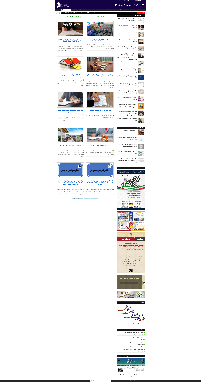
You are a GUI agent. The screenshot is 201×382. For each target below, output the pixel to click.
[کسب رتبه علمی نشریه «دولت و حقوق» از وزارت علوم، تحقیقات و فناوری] (141, 21)
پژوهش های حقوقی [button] (132, 9)
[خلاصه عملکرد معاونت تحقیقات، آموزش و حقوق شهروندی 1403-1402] (131, 221)
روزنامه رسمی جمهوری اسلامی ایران (135, 346)
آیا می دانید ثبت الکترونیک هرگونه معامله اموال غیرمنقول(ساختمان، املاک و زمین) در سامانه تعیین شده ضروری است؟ (127, 92)
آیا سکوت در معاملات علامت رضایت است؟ (100, 146)
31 (85, 198)
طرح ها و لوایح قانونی (106, 9)
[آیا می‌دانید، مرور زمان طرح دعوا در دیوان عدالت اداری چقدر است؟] (141, 42)
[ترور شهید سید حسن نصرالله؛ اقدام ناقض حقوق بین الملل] (141, 121)
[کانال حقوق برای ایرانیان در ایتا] (57, 13)
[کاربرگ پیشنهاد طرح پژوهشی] (131, 282)
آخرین (74, 198)
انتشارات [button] (125, 9)
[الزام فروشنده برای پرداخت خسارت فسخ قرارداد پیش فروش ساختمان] (141, 28)
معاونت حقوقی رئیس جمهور (137, 342)
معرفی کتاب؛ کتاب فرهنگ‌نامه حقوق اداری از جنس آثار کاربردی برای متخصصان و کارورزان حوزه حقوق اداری (127, 70)
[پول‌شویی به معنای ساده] (141, 35)
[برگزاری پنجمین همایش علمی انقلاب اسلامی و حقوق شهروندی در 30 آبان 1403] (131, 190)
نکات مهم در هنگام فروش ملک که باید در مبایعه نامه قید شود (70, 111)
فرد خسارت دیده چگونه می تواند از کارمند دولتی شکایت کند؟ (100, 76)
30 (88, 198)
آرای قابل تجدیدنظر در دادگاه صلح (130, 130)
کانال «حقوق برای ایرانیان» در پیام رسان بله (133, 351)
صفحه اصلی (140, 9)
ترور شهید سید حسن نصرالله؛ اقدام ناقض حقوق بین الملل (127, 119)
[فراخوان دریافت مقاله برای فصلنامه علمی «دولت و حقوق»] (131, 252)
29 (92, 198)
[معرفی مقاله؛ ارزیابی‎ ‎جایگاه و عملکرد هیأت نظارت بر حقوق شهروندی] (141, 78)
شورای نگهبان (140, 344)
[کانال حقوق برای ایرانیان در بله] (59, 13)
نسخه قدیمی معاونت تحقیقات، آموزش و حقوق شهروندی (131, 375)
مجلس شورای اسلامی (138, 337)
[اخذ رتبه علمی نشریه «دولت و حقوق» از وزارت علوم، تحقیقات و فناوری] (141, 85)
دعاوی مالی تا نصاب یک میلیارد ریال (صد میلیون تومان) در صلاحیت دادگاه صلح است (127, 145)
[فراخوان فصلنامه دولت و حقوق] (131, 294)
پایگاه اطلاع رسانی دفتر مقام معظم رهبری (134, 332)
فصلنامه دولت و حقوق (116, 9)
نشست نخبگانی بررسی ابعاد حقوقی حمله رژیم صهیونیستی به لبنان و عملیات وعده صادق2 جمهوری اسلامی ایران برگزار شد (128, 113)
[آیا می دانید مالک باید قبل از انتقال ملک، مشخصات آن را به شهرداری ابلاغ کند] (141, 49)
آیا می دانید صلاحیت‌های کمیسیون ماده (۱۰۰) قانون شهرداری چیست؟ (127, 98)
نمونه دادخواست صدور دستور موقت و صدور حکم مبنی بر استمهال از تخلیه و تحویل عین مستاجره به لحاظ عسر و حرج (127, 160)
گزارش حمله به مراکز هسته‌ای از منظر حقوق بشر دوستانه (74, 12)
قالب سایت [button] (98, 9)
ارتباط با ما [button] (75, 9)
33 (78, 198)
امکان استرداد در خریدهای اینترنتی (99, 40)
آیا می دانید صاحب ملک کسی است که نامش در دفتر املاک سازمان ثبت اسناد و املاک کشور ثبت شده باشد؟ (127, 106)
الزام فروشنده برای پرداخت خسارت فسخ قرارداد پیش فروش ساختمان (127, 26)
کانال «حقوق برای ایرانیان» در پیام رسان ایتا (133, 349)
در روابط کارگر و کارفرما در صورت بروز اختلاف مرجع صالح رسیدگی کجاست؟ (70, 40)
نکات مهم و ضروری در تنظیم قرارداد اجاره (100, 110)
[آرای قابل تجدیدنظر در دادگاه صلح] (141, 133)
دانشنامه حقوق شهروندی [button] (88, 9)
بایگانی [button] (80, 9)
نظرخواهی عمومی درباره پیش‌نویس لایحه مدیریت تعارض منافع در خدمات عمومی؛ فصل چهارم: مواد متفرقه (100, 182)
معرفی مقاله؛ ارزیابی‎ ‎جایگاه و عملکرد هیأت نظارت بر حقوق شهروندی (127, 77)
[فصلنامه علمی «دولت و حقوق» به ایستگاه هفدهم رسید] (141, 64)
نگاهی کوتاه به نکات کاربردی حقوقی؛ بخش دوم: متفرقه (127, 152)
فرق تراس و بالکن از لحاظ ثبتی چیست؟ (70, 146)
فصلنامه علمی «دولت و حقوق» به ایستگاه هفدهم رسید (127, 63)
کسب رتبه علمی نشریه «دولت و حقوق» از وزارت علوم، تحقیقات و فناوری (127, 19)
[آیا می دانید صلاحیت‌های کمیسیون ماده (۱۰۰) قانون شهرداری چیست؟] (141, 99)
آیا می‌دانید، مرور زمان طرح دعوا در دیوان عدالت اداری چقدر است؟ (127, 41)
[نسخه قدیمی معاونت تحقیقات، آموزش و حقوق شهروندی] (131, 365)
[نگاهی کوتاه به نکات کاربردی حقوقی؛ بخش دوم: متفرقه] (141, 154)
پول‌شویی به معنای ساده (132, 33)
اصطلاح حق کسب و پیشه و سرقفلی (70, 75)
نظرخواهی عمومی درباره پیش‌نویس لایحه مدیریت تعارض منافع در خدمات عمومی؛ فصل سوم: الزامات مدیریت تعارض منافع (70, 182)
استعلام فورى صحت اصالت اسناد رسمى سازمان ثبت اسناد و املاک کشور (127, 138)
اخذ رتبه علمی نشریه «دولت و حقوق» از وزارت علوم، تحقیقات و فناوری (128, 84)
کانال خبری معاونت (139, 15)
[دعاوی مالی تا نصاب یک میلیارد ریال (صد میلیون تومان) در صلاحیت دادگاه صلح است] (141, 147)
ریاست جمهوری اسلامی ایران (137, 334)
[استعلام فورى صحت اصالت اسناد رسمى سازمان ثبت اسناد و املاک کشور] (141, 140)
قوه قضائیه (141, 339)
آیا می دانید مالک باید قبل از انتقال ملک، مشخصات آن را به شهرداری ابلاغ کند (127, 48)
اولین (96, 198)
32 (82, 198)
